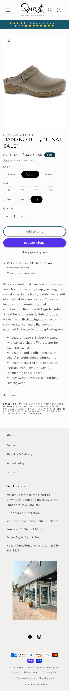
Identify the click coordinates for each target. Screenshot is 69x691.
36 (11, 191)
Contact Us (13, 445)
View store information (22, 273)
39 (52, 191)
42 (36, 199)
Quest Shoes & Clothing (32, 667)
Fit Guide (12, 472)
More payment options (34, 252)
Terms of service (26, 678)
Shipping (7, 160)
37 (25, 191)
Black (14, 175)
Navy (50, 175)
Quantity (8, 208)
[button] (8, 10)
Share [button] (12, 395)
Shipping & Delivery (19, 454)
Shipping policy (47, 678)
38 (39, 191)
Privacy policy (50, 672)
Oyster (30, 174)
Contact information (36, 684)
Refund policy (15, 463)
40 (11, 200)
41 (25, 200)
